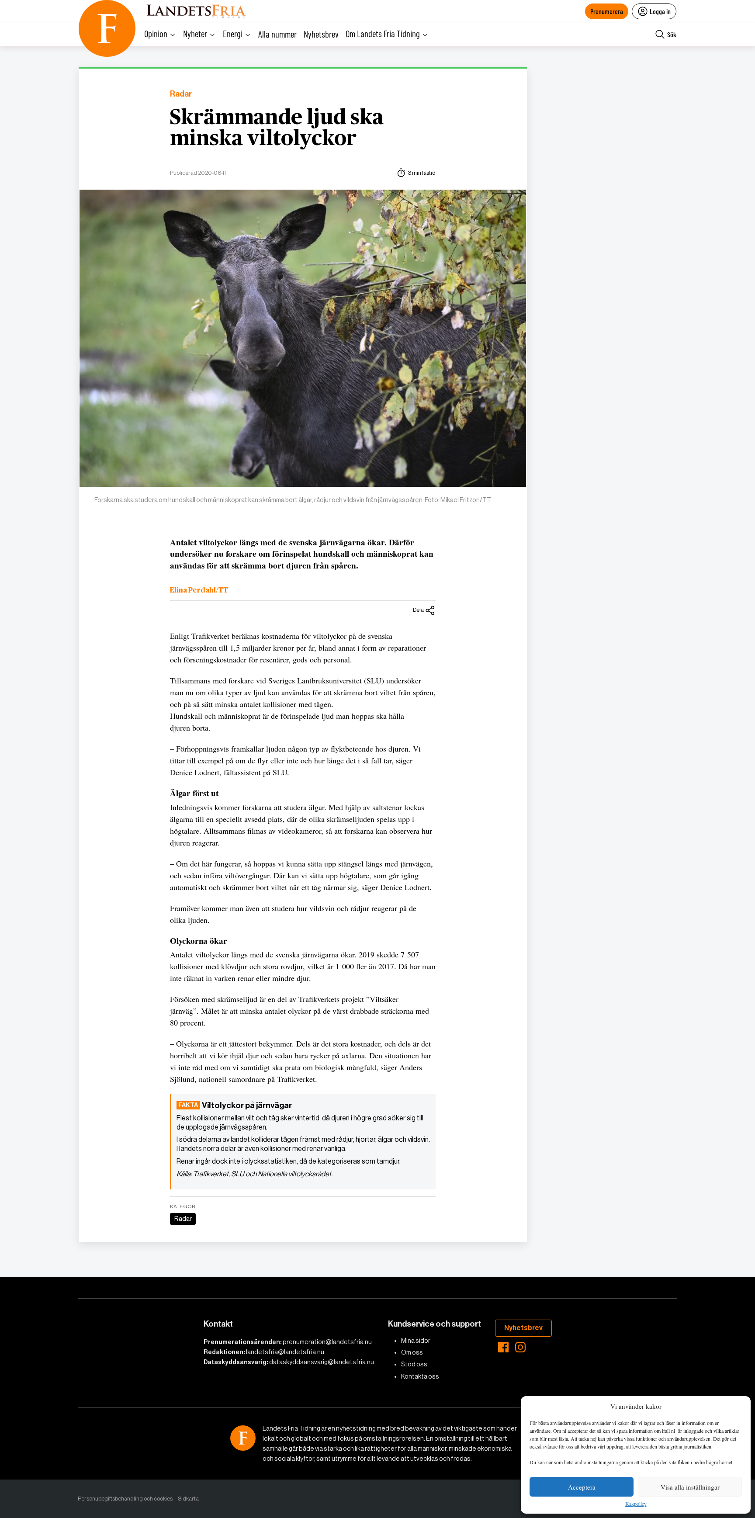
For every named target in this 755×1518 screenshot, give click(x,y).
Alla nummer (277, 33)
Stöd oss (414, 1364)
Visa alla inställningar (690, 1487)
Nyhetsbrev (321, 33)
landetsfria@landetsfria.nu (285, 1351)
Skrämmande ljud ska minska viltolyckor (277, 128)
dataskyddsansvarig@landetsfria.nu (321, 1362)
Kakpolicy (636, 1504)
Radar (181, 94)
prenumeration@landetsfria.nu (327, 1341)
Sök (671, 34)
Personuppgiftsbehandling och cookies (125, 1498)
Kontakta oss (420, 1376)
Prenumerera (606, 11)
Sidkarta (188, 1498)
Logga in (660, 11)
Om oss (412, 1352)
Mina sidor (415, 1340)
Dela (418, 610)
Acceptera (582, 1487)
